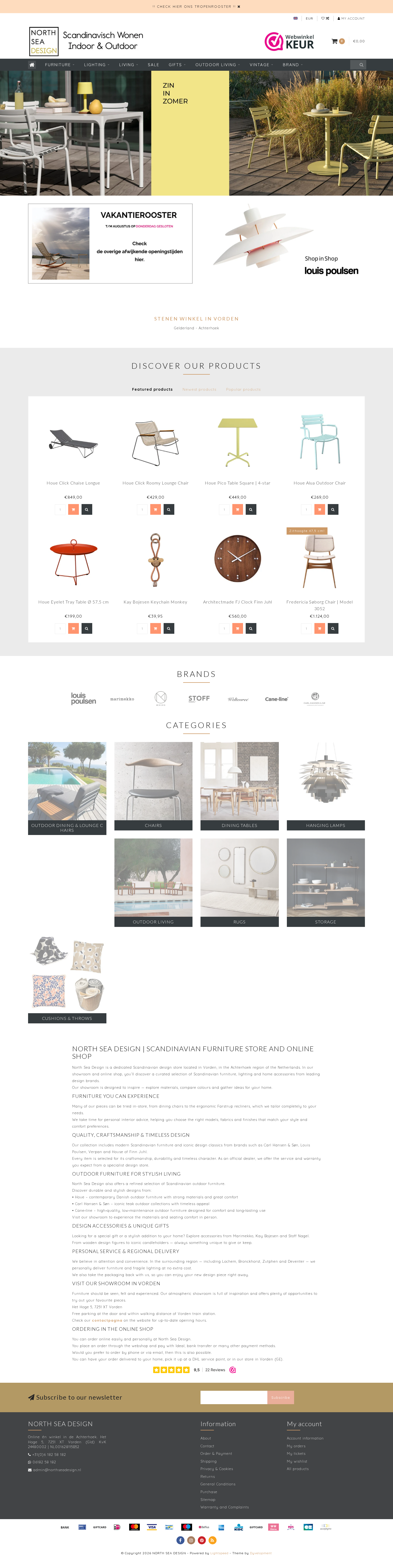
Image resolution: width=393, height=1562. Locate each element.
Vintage (259, 64)
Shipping (209, 1461)
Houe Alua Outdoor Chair (320, 482)
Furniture (58, 64)
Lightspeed (219, 1553)
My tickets (296, 1453)
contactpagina (107, 1320)
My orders (296, 1446)
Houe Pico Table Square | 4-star (238, 482)
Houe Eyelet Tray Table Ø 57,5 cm (73, 601)
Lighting (95, 64)
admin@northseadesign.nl (57, 1470)
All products (298, 1469)
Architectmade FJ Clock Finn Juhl (237, 601)
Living (126, 64)
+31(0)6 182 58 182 (49, 1454)
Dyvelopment (261, 1553)
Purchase (209, 1492)
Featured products (152, 389)
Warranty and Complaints (225, 1507)
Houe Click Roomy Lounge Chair (155, 482)
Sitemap (208, 1499)
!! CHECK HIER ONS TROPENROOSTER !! (194, 6)
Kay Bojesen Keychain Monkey (155, 601)
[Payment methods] (65, 1527)
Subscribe (280, 1397)
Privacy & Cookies (217, 1469)
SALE (153, 64)
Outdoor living (215, 64)
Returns (208, 1476)
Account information (305, 1438)
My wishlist (297, 1461)
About (206, 1438)
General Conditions (218, 1484)
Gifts (175, 64)
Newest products (199, 389)
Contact (207, 1446)
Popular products (243, 389)
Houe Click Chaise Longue (73, 482)
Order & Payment (216, 1453)
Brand (291, 64)
